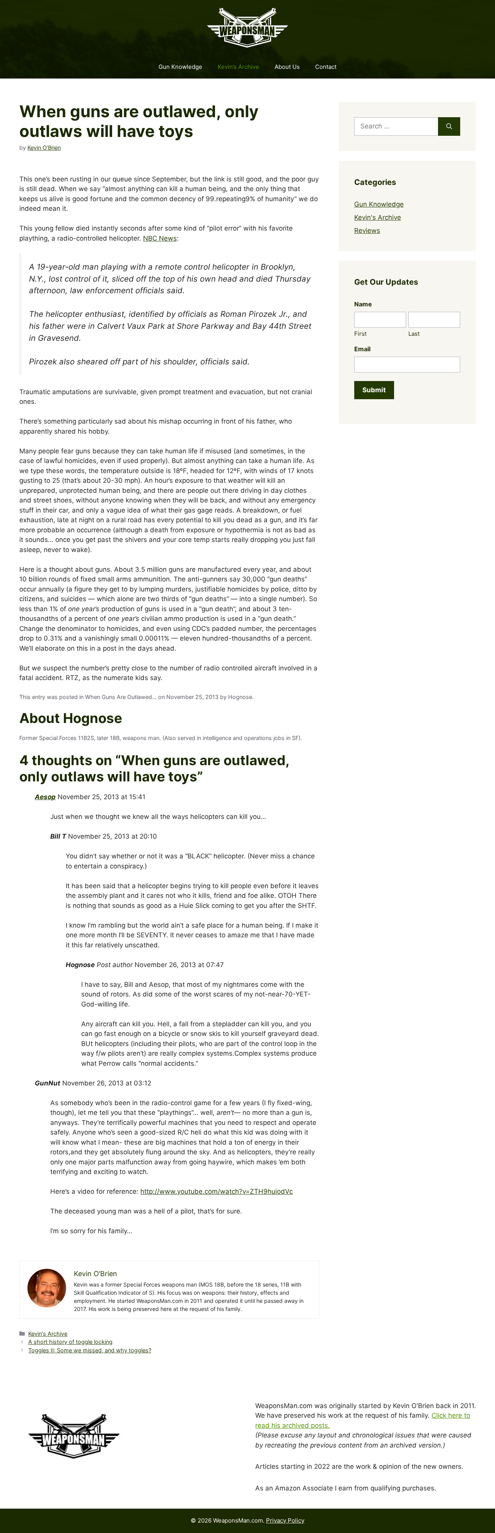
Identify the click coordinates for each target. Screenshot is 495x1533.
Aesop (45, 797)
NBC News (160, 238)
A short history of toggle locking (70, 1341)
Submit (374, 390)
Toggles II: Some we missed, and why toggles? (89, 1350)
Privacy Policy (285, 1520)
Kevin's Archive (47, 1333)
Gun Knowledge (180, 66)
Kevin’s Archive (238, 66)
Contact (325, 66)
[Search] (449, 126)
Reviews (367, 230)
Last (414, 333)
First (360, 333)
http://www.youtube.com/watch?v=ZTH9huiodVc (216, 1191)
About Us (287, 66)
